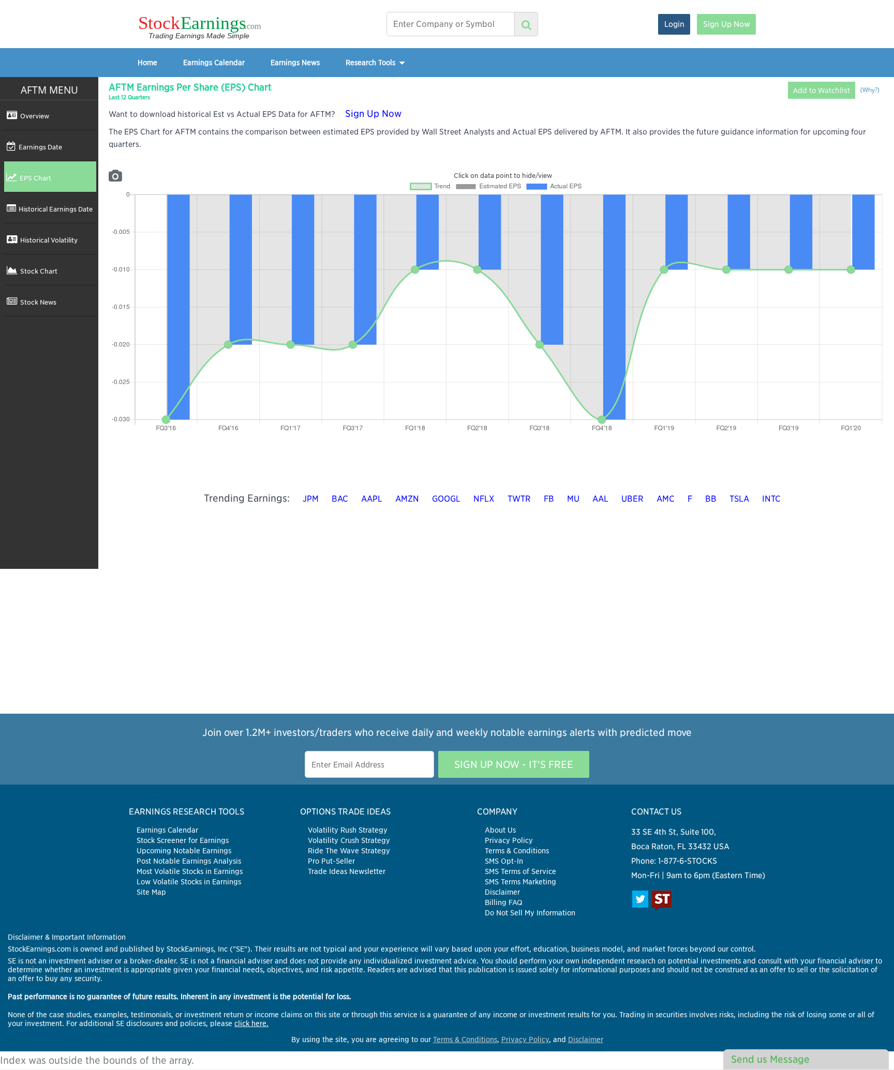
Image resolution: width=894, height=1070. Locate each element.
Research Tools (371, 62)
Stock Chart (38, 271)
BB (711, 499)
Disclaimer (502, 892)
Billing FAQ (504, 902)
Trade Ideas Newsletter (346, 871)
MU (573, 499)
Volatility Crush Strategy (349, 840)
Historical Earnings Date (56, 209)
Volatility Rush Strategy (348, 830)
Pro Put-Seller (331, 861)
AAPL (371, 499)
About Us (500, 830)
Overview (34, 116)
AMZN (407, 499)
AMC (666, 499)
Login (674, 24)
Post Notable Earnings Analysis (189, 861)
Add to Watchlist (821, 90)
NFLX (484, 499)
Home (147, 62)
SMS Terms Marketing (520, 882)
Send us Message (770, 1059)
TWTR (519, 499)
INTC (771, 499)
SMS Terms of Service (520, 871)
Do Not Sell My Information (530, 913)
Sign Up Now (726, 24)
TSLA (739, 499)
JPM (311, 499)
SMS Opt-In (504, 861)
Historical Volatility (49, 240)
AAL (600, 499)
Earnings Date (40, 147)
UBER (632, 499)
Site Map (151, 892)
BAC (340, 499)
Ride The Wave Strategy (349, 851)
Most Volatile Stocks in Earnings (190, 871)
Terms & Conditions (517, 851)
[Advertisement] (447, 641)
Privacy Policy (509, 840)
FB (549, 499)
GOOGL (446, 499)
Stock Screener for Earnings (183, 840)
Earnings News (295, 62)
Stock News (38, 302)
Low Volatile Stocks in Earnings (189, 882)
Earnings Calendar (214, 62)
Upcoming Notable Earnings (184, 851)
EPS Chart (35, 178)
